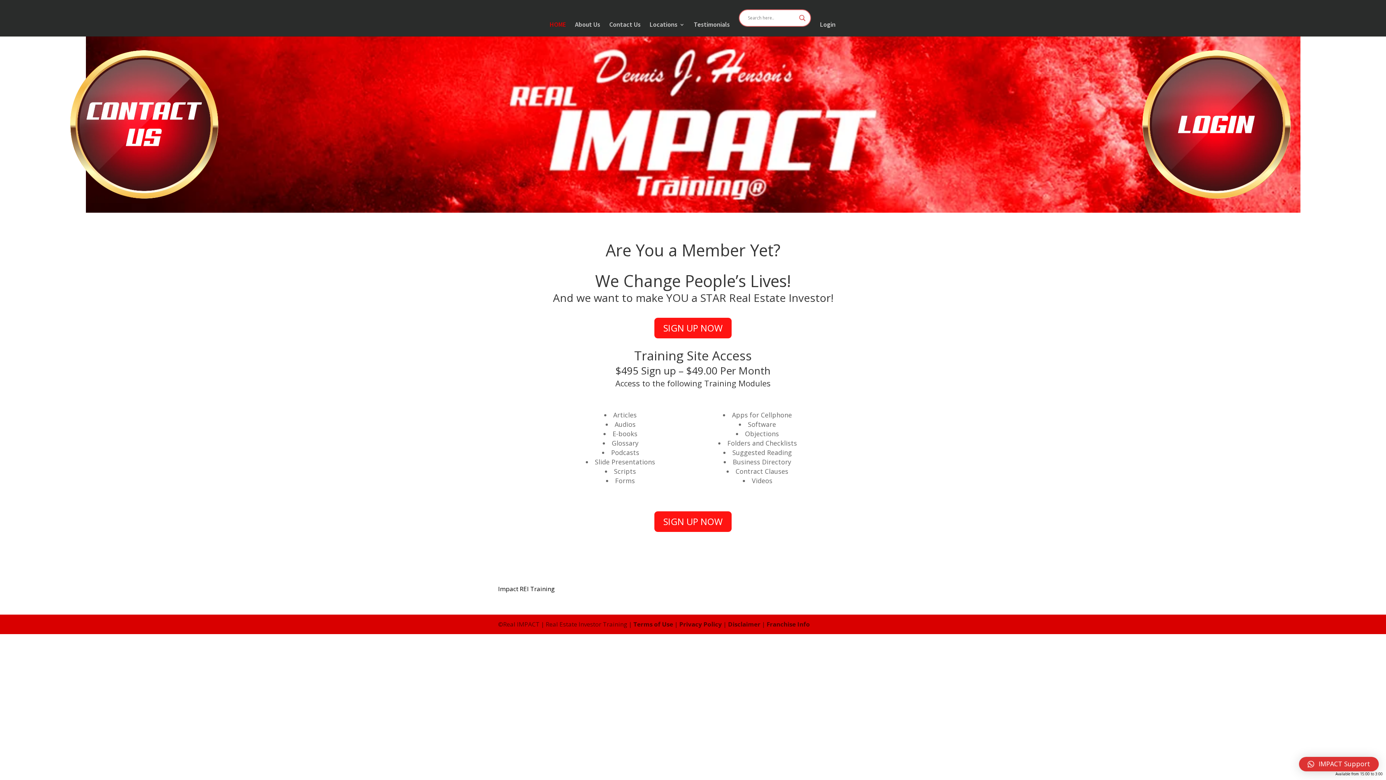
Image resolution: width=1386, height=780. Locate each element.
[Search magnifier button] (802, 18)
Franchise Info (788, 624)
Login (828, 25)
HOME (558, 25)
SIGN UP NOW (693, 328)
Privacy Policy (700, 624)
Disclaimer (744, 624)
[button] (1339, 764)
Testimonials (712, 25)
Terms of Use (653, 624)
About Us (587, 25)
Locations (663, 25)
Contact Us (625, 25)
